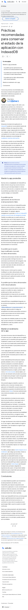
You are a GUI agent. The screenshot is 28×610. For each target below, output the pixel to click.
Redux (11, 391)
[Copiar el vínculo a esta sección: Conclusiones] (13, 476)
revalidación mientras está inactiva (10, 138)
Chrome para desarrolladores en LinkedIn (11, 594)
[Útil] (9, 26)
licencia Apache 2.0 (7, 536)
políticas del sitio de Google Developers (15, 538)
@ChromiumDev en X (7, 590)
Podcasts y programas (7, 584)
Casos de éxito (5, 581)
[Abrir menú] (2, 1)
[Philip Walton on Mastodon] (14, 101)
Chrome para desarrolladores (9, 577)
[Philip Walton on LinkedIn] (12, 101)
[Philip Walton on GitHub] (10, 101)
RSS (3, 596)
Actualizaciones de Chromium (9, 579)
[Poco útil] (11, 26)
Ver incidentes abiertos (7, 571)
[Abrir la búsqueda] (17, 2)
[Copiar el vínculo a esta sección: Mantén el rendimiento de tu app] (10, 331)
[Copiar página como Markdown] (7, 56)
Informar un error (6, 569)
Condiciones (4, 603)
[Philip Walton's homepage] (18, 101)
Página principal (4, 23)
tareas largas (14, 464)
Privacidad (10, 603)
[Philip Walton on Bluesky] (16, 101)
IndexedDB (4, 126)
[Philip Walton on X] (8, 101)
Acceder (24, 1)
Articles (3, 6)
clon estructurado (10, 372)
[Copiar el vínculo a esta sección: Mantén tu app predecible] (22, 178)
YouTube (4, 592)
